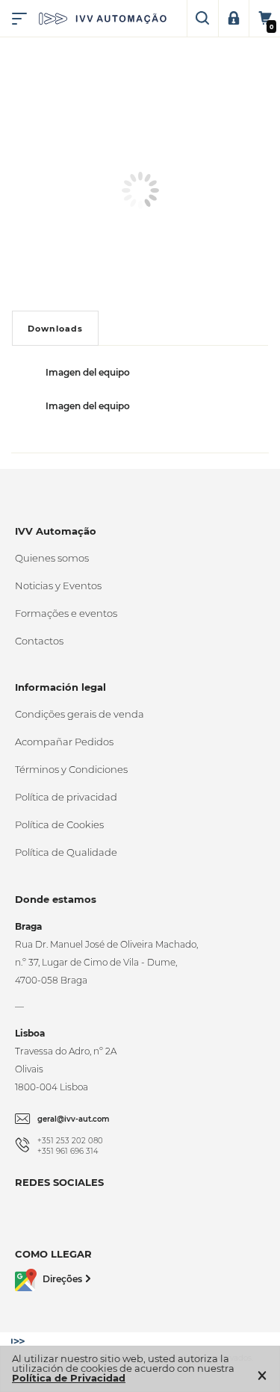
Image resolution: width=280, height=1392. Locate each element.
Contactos (39, 641)
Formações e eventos (66, 613)
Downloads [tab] (55, 328)
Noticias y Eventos (58, 585)
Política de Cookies (59, 824)
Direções (62, 1278)
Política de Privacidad (68, 1378)
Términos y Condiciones (71, 769)
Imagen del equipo (88, 372)
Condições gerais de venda (79, 714)
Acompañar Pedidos (64, 742)
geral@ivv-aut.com (73, 1119)
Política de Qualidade (66, 852)
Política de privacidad (66, 797)
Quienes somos (52, 558)
